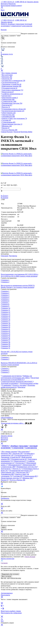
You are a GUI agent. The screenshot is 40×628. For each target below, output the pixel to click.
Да (2, 619)
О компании (6, 385)
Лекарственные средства (12, 124)
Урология (7, 79)
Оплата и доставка (19, 385)
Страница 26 (5, 338)
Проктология (8, 92)
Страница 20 (5, 327)
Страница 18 (5, 323)
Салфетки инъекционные (12, 94)
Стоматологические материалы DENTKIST (17, 381)
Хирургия (7, 105)
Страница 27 (5, 340)
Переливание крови (10, 97)
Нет (2, 621)
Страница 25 (5, 337)
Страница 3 (5, 295)
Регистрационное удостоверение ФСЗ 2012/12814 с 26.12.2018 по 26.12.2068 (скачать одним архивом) (19, 275)
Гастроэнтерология (10, 82)
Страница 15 (5, 318)
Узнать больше (30, 557)
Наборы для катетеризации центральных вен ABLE (16, 377)
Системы (6, 120)
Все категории (7, 75)
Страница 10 (5, 308)
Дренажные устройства (11, 84)
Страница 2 (5, 282)
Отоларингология (9, 88)
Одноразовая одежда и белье (14, 109)
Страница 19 (5, 325)
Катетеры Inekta (26, 132)
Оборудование (9, 113)
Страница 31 (5, 348)
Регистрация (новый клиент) (11, 5)
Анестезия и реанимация (12, 90)
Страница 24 (5, 335)
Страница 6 (5, 301)
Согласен (4, 563)
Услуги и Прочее (9, 130)
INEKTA (4, 24)
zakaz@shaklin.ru (7, 417)
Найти (4, 527)
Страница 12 (5, 312)
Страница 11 (5, 310)
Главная (4, 132)
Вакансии (12, 4)
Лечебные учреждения (16, 24)
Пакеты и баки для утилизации (14, 118)
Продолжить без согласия (10, 574)
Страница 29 (5, 344)
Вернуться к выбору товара (11, 611)
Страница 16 (5, 319)
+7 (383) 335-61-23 (7, 2)
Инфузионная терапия (11, 86)
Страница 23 (5, 333)
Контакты (4, 4)
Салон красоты (26, 26)
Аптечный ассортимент (10, 383)
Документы (13, 256)
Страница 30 (5, 346)
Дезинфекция (8, 116)
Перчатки (7, 77)
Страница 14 (5, 316)
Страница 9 (5, 306)
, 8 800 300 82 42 (21, 2)
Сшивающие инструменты (12, 376)
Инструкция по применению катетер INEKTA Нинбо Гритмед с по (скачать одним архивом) (18, 286)
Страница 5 (5, 299)
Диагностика (8, 115)
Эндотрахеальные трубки (28, 383)
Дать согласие (6, 576)
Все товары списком (9, 73)
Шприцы (7, 126)
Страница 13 (5, 314)
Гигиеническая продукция (13, 111)
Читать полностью (7, 558)
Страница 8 (5, 304)
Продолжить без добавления (11, 613)
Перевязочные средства (12, 103)
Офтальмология (14, 465)
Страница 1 (5, 280)
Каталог (10, 132)
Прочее (5, 128)
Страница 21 (5, 329)
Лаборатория (8, 99)
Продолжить (5, 595)
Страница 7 (5, 302)
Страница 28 (5, 342)
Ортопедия (6, 96)
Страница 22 (5, 331)
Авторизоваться (6, 593)
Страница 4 (5, 297)
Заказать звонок (33, 2)
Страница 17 (5, 321)
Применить (5, 498)
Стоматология (15, 26)
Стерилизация (8, 122)
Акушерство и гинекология (13, 80)
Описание (4, 256)
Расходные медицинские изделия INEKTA (20, 379)
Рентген (6, 107)
